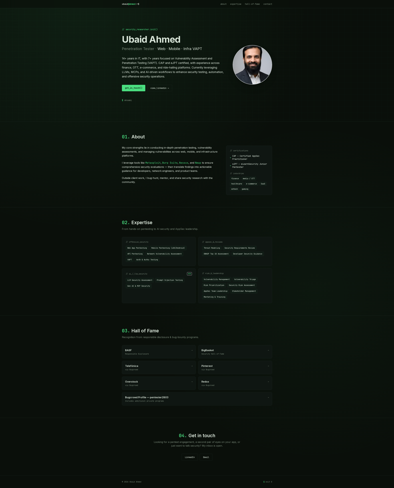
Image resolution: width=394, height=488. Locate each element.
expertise (235, 4)
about (223, 4)
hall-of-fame (252, 4)
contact (267, 4)
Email (206, 457)
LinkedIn (190, 457)
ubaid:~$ (130, 4)
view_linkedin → (159, 88)
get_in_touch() (133, 88)
